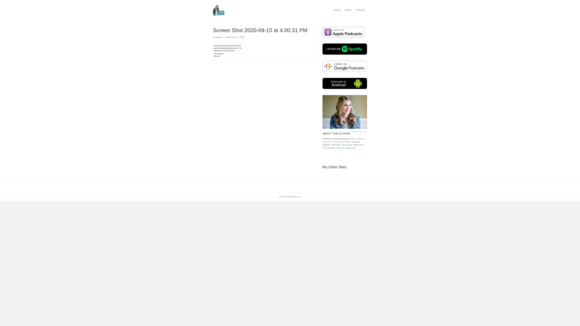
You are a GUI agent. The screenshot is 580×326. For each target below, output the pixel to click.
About (348, 10)
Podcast (360, 10)
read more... (351, 148)
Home (337, 10)
